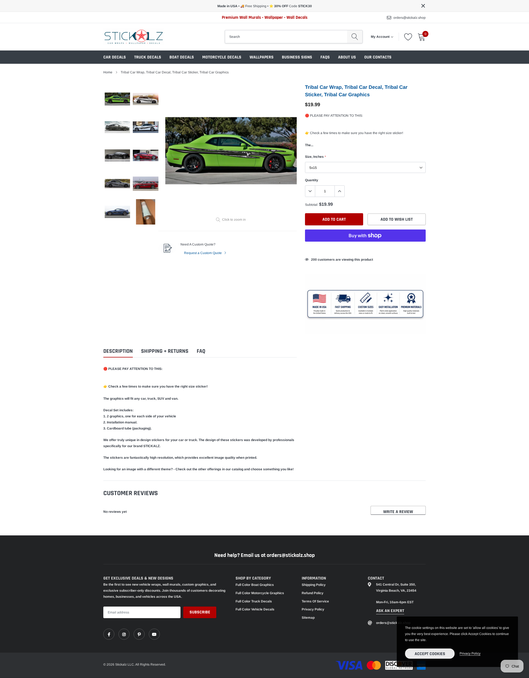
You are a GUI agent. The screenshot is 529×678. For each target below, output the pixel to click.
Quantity (311, 180)
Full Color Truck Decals (254, 601)
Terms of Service (315, 601)
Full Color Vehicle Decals (255, 609)
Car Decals (114, 57)
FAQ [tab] (201, 351)
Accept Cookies (430, 654)
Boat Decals (181, 57)
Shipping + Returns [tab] (164, 351)
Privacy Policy (313, 609)
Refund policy (312, 593)
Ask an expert (390, 611)
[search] (354, 36)
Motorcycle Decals (221, 57)
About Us (347, 57)
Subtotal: (311, 205)
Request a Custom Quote (203, 253)
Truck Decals (147, 57)
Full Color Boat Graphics (255, 585)
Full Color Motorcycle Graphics (260, 593)
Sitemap (308, 618)
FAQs (325, 57)
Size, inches (315, 157)
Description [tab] (118, 351)
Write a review (398, 512)
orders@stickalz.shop (409, 18)
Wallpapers (262, 57)
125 (314, 259)
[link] (108, 634)
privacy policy (470, 653)
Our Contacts (378, 57)
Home (107, 72)
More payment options (365, 249)
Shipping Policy (314, 585)
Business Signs (297, 57)
